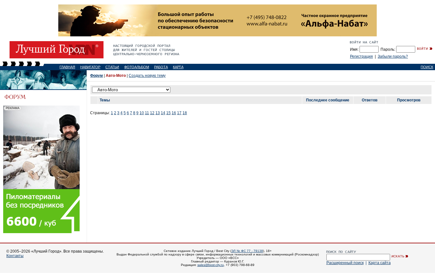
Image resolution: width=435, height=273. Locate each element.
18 (184, 113)
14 (163, 113)
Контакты (15, 256)
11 (147, 113)
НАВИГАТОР (90, 67)
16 (174, 113)
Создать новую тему (147, 75)
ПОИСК (427, 67)
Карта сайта (379, 263)
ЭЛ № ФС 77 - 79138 (247, 251)
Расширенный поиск (345, 263)
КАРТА (178, 67)
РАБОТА (161, 67)
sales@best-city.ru (210, 265)
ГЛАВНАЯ (67, 67)
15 (168, 113)
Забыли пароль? (393, 56)
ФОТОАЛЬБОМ (136, 67)
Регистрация (361, 56)
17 (179, 113)
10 (141, 113)
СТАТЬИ (112, 67)
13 (157, 113)
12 (152, 113)
